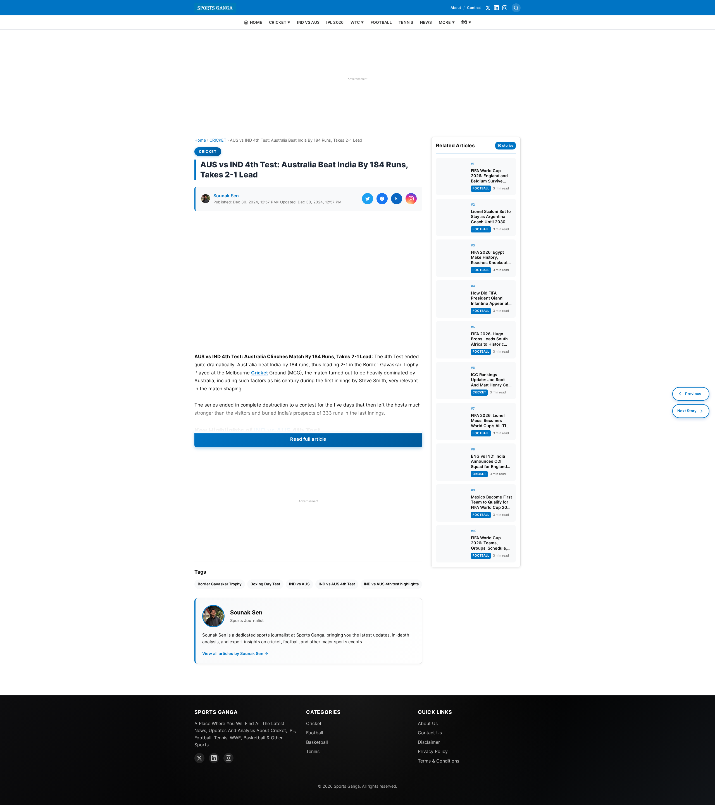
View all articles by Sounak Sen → (235, 653)
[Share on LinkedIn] (396, 198)
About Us (428, 723)
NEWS (426, 22)
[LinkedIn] (496, 7)
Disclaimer (429, 742)
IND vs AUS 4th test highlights (391, 584)
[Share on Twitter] (367, 198)
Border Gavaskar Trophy (220, 584)
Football (314, 732)
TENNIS (406, 22)
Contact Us (430, 732)
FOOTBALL (381, 22)
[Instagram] (504, 7)
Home (200, 140)
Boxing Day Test (265, 584)
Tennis (313, 751)
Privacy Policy (433, 751)
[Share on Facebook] (382, 198)
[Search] (516, 7)
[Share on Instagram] (411, 198)
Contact (474, 7)
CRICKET (217, 140)
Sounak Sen (226, 195)
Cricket (259, 373)
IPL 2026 (335, 22)
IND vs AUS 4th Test (337, 584)
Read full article (308, 439)
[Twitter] (487, 7)
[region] (357, 79)
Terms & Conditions (438, 761)
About (456, 7)
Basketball (317, 742)
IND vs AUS (308, 22)
